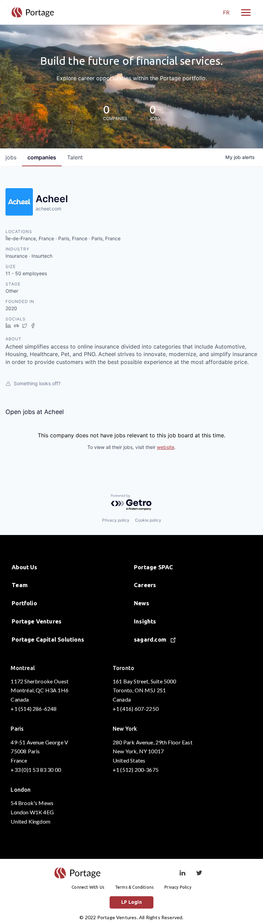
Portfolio (24, 603)
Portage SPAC (153, 567)
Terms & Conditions (134, 887)
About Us (24, 567)
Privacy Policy (177, 887)
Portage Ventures (36, 621)
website (165, 447)
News (141, 603)
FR (226, 12)
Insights (145, 621)
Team (20, 585)
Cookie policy (148, 520)
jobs (10, 157)
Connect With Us (88, 887)
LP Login (131, 902)
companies (41, 157)
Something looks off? (37, 383)
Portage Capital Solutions (48, 639)
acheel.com (48, 208)
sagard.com (151, 639)
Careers (145, 585)
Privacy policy (115, 520)
